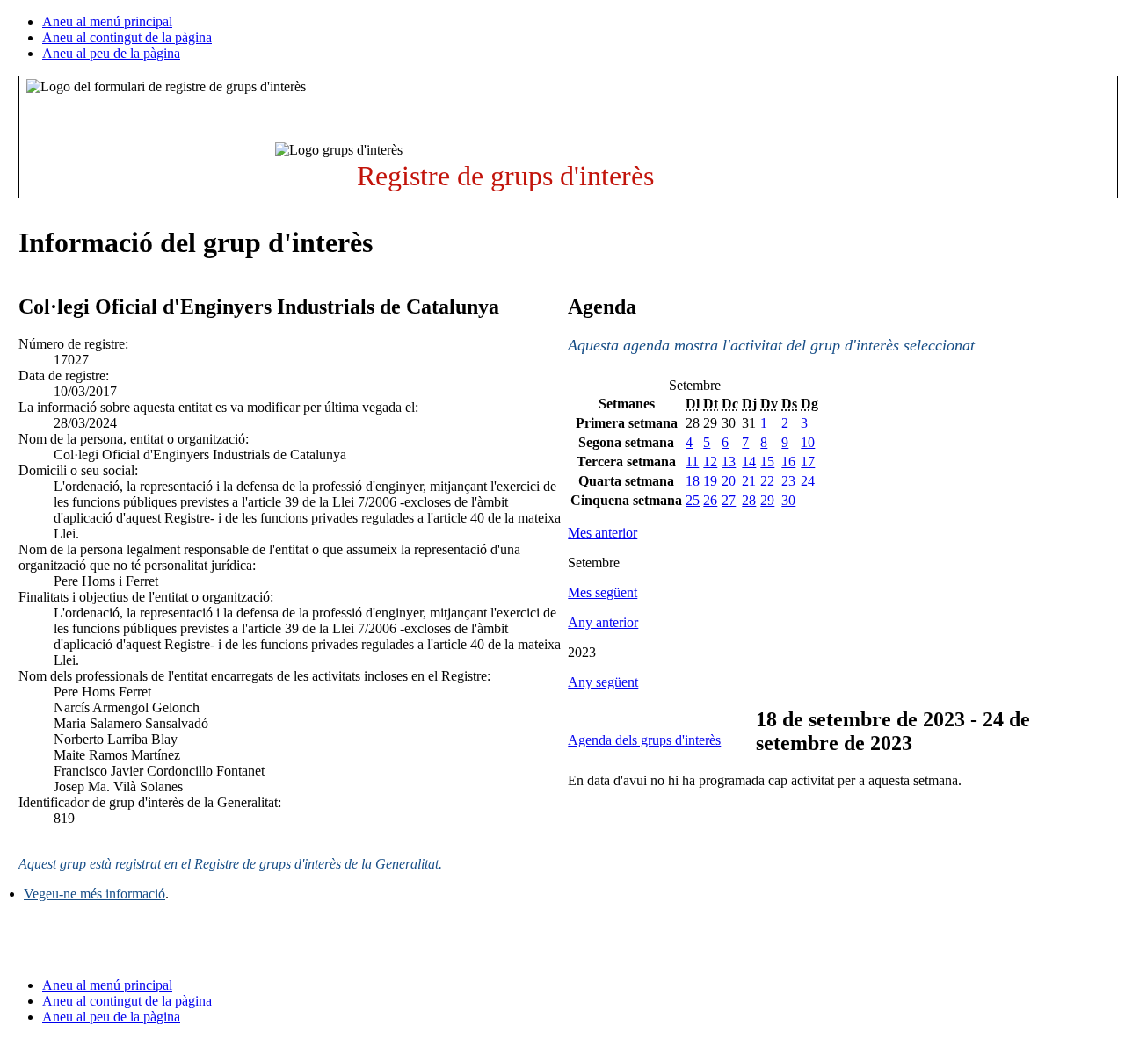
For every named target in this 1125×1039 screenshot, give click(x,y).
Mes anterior (602, 532)
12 (710, 461)
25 (693, 500)
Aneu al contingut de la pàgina (127, 37)
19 (710, 480)
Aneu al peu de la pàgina (111, 53)
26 (710, 500)
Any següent (603, 682)
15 (767, 461)
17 (808, 461)
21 (749, 480)
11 (692, 461)
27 (729, 500)
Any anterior (603, 622)
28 (749, 500)
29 (767, 500)
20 (729, 480)
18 (693, 480)
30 (788, 500)
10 (808, 442)
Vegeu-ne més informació (94, 893)
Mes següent (602, 592)
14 (749, 461)
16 (788, 461)
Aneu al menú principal (107, 21)
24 (808, 480)
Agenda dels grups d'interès (644, 739)
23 (788, 480)
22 (767, 480)
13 (729, 461)
